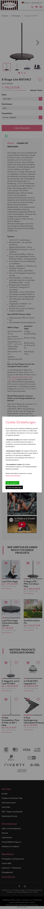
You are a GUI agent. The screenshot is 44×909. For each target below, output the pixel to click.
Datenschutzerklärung (13, 476)
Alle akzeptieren (12, 483)
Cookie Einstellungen (14, 487)
